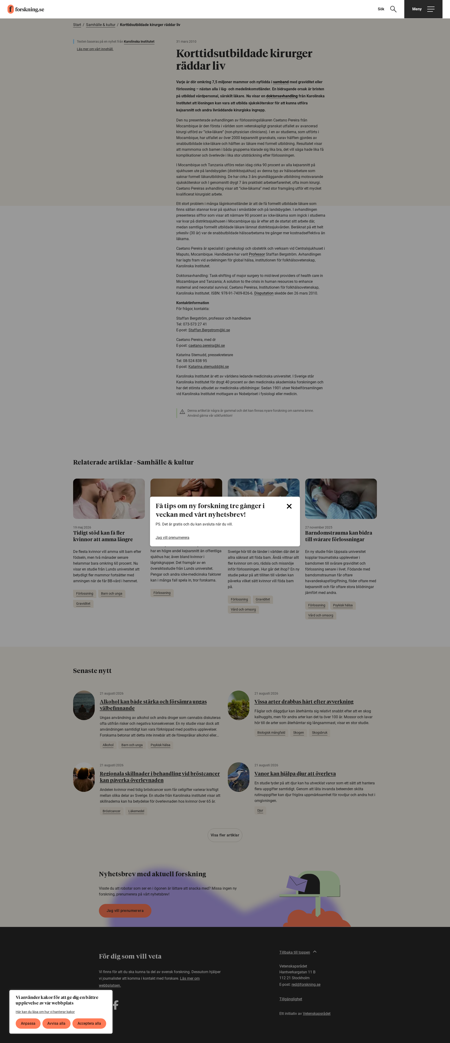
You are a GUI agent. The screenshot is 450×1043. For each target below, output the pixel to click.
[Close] (289, 506)
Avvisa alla (56, 1023)
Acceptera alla (89, 1023)
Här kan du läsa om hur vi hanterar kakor (45, 1012)
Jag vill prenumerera (172, 537)
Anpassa (28, 1023)
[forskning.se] (22, 9)
